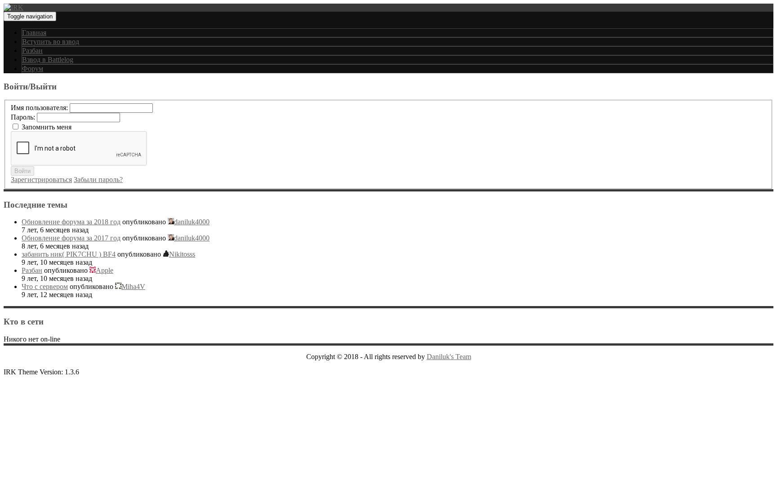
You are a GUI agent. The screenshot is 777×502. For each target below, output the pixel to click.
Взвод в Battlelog (47, 59)
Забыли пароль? (98, 179)
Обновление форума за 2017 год (71, 238)
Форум (32, 68)
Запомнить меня (46, 127)
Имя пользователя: (40, 107)
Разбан (32, 50)
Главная (34, 32)
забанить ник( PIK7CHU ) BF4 (69, 254)
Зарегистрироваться (41, 179)
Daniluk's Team (449, 356)
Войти (22, 171)
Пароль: (24, 117)
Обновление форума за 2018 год (71, 222)
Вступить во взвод (50, 41)
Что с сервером (45, 286)
